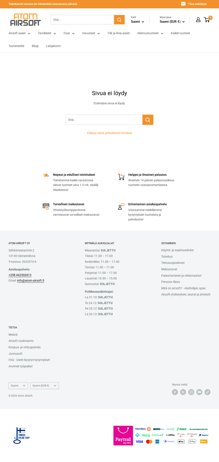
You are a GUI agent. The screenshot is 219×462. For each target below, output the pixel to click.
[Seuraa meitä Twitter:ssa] (183, 392)
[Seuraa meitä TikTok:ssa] (207, 392)
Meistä (13, 334)
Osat (67, 33)
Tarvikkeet (44, 33)
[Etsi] (119, 19)
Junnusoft (15, 353)
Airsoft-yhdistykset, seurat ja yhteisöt (185, 294)
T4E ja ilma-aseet (118, 33)
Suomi (14, 385)
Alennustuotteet (148, 33)
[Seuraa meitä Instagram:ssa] (191, 392)
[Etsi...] (147, 120)
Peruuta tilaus (170, 281)
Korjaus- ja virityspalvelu (25, 347)
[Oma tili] (198, 19)
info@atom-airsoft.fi (30, 280)
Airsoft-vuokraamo (21, 340)
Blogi (35, 46)
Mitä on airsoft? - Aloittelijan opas (183, 288)
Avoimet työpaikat (21, 366)
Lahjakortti (53, 46)
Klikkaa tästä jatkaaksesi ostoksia (109, 133)
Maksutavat (169, 269)
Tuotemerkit (16, 46)
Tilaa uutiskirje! (197, 4)
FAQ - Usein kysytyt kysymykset (29, 360)
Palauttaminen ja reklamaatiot (181, 275)
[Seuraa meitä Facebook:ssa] (175, 392)
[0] (207, 19)
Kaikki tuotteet (180, 33)
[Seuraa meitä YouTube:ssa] (199, 392)
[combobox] (82, 19)
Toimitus (167, 256)
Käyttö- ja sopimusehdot (177, 250)
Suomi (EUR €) (41, 385)
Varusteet (88, 33)
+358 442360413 (20, 275)
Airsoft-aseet (17, 33)
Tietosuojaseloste (173, 262)
